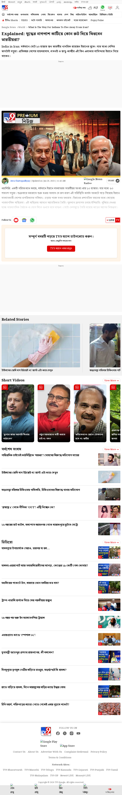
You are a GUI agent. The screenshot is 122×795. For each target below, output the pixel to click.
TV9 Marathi (31, 770)
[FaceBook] (58, 733)
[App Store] (69, 747)
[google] (94, 180)
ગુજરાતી (43, 2)
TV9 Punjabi (97, 770)
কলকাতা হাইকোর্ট (63, 20)
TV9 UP (54, 776)
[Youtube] (16, 220)
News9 (11, 2)
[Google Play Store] (49, 744)
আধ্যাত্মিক (93, 15)
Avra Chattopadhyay (20, 180)
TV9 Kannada (63, 770)
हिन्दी (4, 2)
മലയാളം (68, 2)
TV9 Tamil (112, 770)
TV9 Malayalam (39, 776)
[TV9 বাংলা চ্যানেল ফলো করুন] (102, 8)
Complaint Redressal (76, 752)
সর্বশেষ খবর (12, 15)
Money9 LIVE (83, 776)
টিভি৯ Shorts (11, 20)
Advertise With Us (51, 752)
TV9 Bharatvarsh (12, 770)
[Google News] (24, 220)
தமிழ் (59, 2)
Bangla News (9, 27)
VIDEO (24, 20)
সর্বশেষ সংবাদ (11, 449)
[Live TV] (109, 8)
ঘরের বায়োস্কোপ (80, 20)
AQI (95, 8)
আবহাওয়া (49, 20)
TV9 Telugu (47, 770)
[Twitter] (65, 733)
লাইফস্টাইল (81, 15)
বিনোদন (51, 15)
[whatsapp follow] (32, 220)
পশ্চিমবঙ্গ (35, 15)
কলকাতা (24, 15)
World (21, 27)
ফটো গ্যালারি (36, 20)
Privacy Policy (99, 752)
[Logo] (5, 8)
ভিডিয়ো (7, 542)
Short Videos (13, 380)
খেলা (43, 15)
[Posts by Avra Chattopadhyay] (5, 181)
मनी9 (76, 2)
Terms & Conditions (59, 758)
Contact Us (19, 752)
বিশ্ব (72, 15)
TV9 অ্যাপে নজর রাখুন (61, 249)
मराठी (35, 2)
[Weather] (90, 8)
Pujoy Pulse (97, 20)
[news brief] (79, 7)
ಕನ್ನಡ (19, 2)
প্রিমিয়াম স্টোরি (106, 15)
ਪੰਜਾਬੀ (51, 2)
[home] (3, 14)
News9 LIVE (67, 776)
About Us (33, 752)
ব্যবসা (59, 15)
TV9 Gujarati (80, 770)
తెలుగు (27, 2)
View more (110, 380)
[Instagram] (71, 733)
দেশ (66, 15)
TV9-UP (84, 2)
